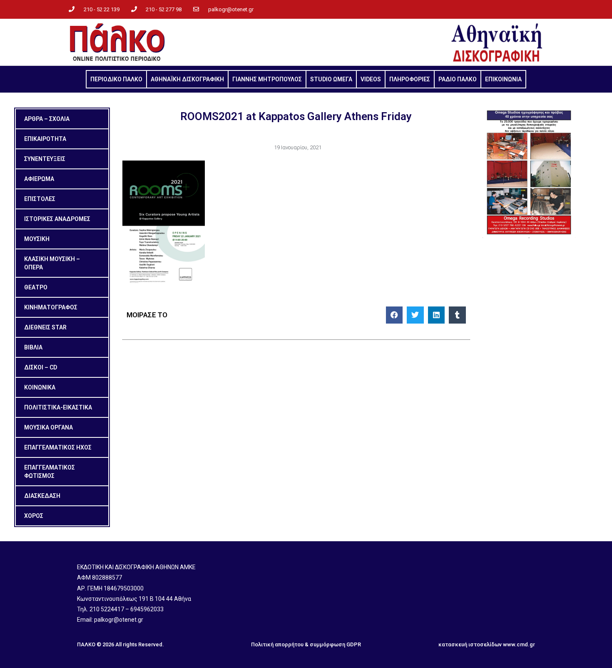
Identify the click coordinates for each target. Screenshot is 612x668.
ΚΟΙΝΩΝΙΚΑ (39, 387)
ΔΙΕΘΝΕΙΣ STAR (45, 327)
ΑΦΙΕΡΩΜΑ (39, 179)
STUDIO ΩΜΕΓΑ (331, 79)
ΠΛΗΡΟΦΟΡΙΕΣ (409, 79)
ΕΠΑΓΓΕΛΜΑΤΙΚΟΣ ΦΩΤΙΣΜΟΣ (49, 471)
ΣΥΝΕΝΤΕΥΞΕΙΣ (44, 159)
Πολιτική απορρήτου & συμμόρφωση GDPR (306, 644)
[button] (394, 315)
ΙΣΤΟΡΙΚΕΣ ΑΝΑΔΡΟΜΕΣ (57, 219)
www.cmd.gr (519, 644)
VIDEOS (371, 79)
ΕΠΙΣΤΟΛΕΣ (39, 199)
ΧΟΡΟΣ (33, 515)
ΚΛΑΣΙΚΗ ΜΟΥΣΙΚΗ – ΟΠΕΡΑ (52, 263)
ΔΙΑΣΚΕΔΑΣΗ (42, 495)
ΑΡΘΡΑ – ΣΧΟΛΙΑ (47, 119)
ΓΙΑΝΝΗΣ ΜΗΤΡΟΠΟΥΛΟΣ (267, 79)
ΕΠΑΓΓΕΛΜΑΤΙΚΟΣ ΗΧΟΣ (58, 447)
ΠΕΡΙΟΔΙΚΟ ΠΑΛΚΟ (116, 79)
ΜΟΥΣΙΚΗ (37, 239)
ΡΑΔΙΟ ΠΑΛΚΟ (457, 79)
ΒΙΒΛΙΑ (33, 347)
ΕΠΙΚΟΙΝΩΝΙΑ (503, 79)
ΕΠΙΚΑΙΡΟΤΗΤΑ (45, 139)
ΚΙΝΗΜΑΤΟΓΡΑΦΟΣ (50, 307)
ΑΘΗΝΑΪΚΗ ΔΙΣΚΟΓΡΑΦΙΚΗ (187, 79)
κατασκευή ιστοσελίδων (470, 644)
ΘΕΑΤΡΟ (35, 287)
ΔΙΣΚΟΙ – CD (40, 367)
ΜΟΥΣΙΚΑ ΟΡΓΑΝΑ (48, 427)
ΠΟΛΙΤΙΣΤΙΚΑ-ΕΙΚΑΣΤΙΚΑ (58, 407)
